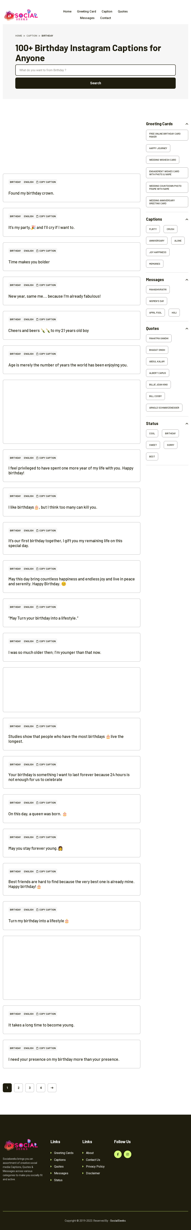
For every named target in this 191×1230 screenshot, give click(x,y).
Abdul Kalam (157, 361)
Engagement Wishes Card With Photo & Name (164, 173)
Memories (154, 263)
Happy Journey (158, 148)
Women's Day (156, 301)
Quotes (123, 11)
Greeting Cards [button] (159, 123)
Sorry (170, 444)
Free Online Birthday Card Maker (165, 135)
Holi (174, 312)
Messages (87, 18)
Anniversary (156, 240)
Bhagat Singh (157, 349)
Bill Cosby (155, 396)
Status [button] (152, 423)
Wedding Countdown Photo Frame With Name (165, 187)
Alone (177, 240)
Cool (152, 433)
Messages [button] (155, 279)
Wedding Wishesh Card (162, 159)
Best (152, 456)
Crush (170, 229)
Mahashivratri (158, 289)
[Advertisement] (71, 147)
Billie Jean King (158, 384)
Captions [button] (154, 219)
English (28, 181)
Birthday (15, 181)
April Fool (155, 312)
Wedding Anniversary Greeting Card (162, 202)
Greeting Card (86, 11)
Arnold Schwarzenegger (164, 407)
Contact (105, 18)
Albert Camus (157, 372)
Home (67, 11)
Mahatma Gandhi (158, 338)
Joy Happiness (157, 252)
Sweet (153, 444)
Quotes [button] (152, 328)
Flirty (153, 229)
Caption (107, 11)
